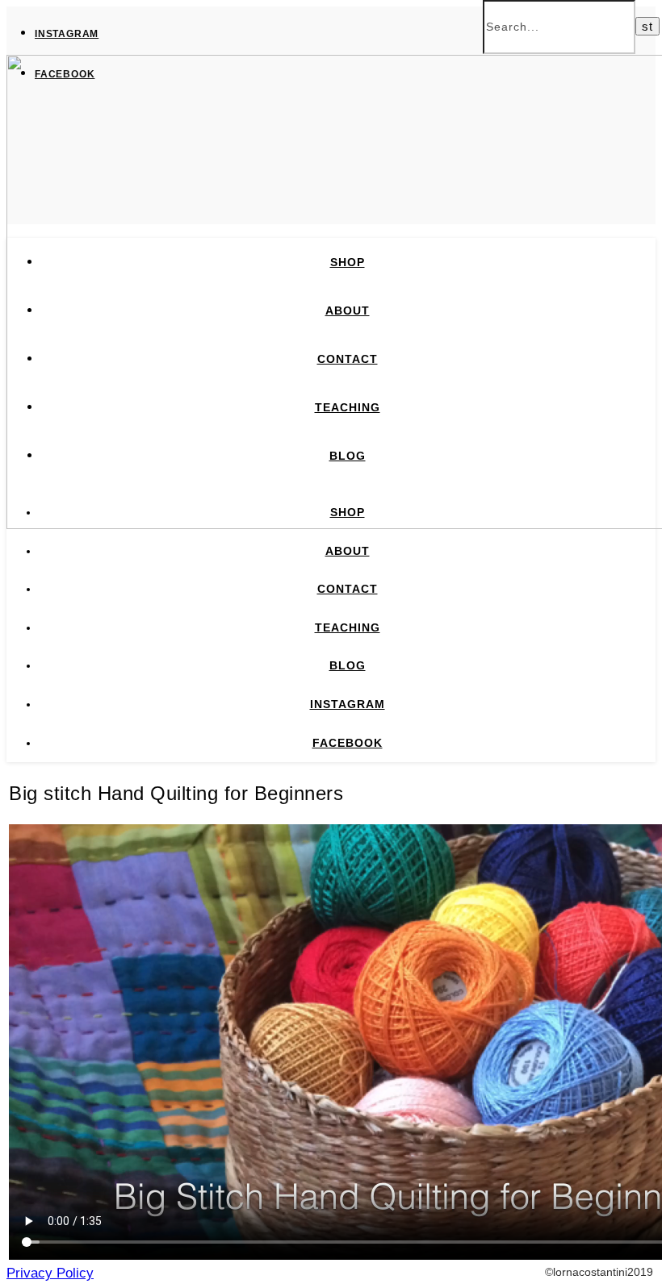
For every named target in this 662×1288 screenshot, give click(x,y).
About (347, 310)
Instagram (66, 34)
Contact (347, 358)
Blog (347, 455)
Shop (347, 262)
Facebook (64, 74)
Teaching (347, 407)
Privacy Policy (50, 1273)
